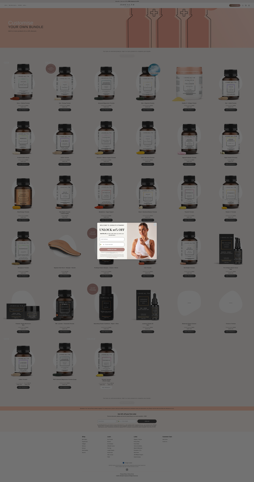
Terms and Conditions (120, 252)
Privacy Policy (110, 257)
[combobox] (101, 244)
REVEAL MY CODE (112, 249)
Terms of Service (115, 257)
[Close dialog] (155, 224)
